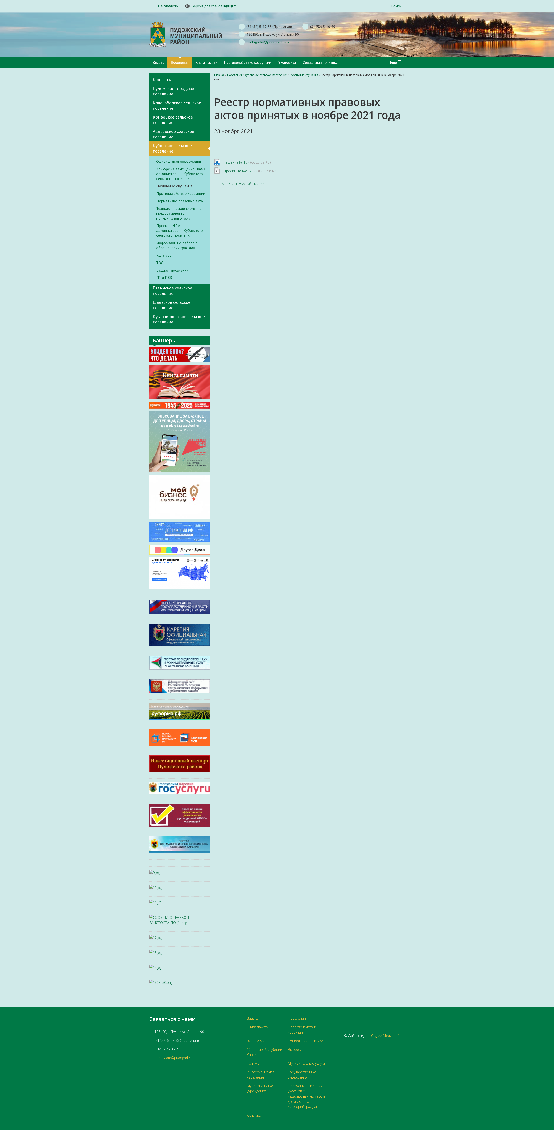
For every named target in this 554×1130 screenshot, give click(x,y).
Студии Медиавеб (385, 1035)
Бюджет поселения (172, 270)
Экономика (287, 62)
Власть (158, 62)
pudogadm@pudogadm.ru (267, 42)
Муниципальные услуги (306, 1063)
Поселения (180, 62)
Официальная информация (178, 161)
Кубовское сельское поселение (172, 148)
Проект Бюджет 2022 (240, 171)
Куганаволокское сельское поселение (179, 319)
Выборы (294, 1049)
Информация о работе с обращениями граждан (176, 245)
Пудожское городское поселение (174, 91)
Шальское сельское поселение (171, 304)
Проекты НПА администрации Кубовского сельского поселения (179, 230)
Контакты (162, 79)
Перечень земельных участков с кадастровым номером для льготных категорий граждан (306, 1096)
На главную (168, 6)
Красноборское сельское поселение (177, 105)
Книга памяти (206, 62)
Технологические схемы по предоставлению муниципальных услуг (178, 213)
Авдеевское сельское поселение (173, 134)
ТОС (159, 262)
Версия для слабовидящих (214, 6)
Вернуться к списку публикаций (239, 184)
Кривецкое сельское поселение (173, 119)
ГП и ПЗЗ (164, 277)
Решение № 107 (236, 162)
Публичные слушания (174, 186)
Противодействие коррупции (247, 62)
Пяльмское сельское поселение (172, 290)
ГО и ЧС (253, 1063)
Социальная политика (320, 62)
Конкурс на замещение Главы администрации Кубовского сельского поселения (180, 174)
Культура (163, 255)
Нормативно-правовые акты (179, 201)
